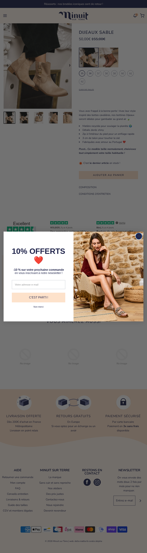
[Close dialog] (139, 236)
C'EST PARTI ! (38, 297)
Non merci (39, 307)
